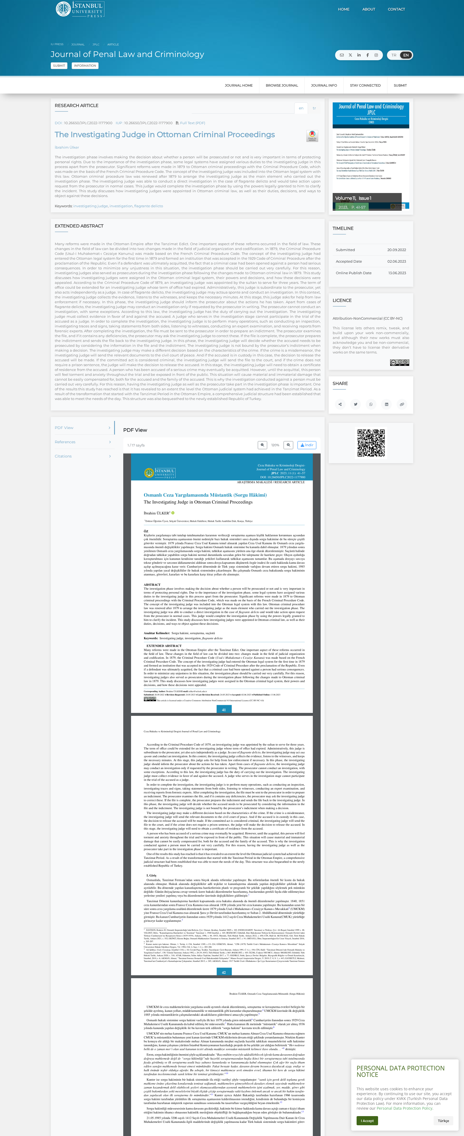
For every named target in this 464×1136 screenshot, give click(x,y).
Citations (63, 456)
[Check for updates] (312, 136)
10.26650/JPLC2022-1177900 (88, 123)
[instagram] (376, 55)
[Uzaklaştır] (262, 445)
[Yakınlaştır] (288, 445)
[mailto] (342, 55)
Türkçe (443, 1120)
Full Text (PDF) (192, 123)
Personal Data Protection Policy (404, 1108)
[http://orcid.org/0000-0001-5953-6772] (173, 513)
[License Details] (399, 362)
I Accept (367, 1120)
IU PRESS (57, 44)
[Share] (340, 404)
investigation (121, 206)
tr (314, 108)
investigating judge (90, 206)
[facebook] (367, 55)
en (301, 108)
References (65, 442)
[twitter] (350, 55)
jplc (95, 44)
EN (406, 55)
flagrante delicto (148, 206)
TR (394, 55)
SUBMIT (59, 65)
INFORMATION (85, 65)
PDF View (64, 427)
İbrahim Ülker (67, 147)
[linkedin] (359, 55)
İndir (308, 445)
